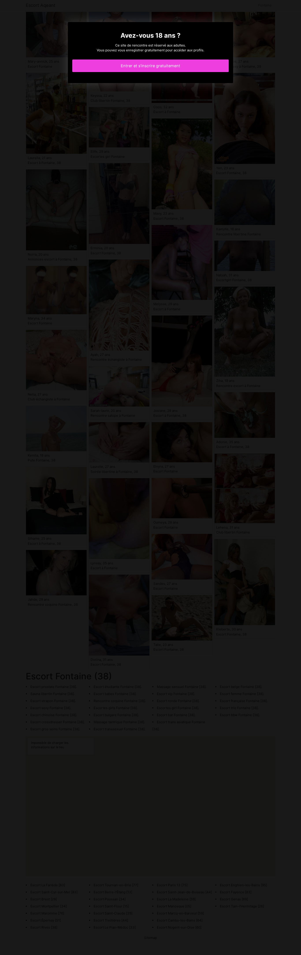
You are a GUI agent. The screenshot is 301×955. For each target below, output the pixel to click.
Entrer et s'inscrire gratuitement (150, 65)
